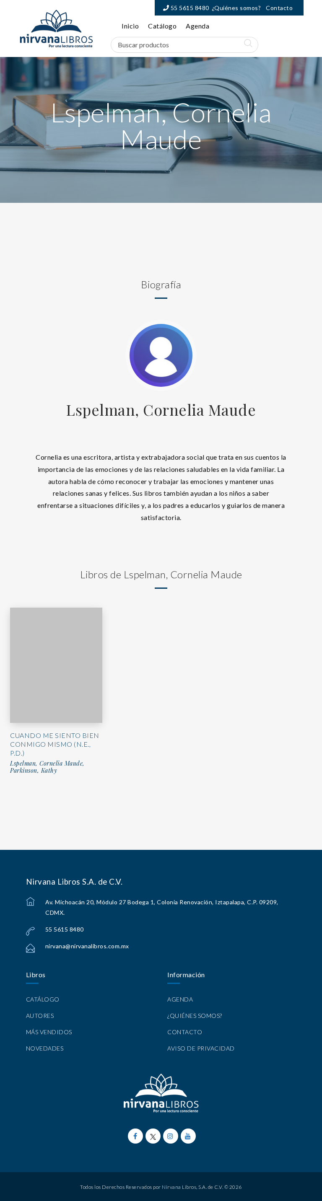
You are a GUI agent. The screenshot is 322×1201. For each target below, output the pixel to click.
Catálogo (162, 26)
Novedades (45, 1048)
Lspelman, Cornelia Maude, (47, 763)
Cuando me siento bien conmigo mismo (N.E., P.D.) (54, 744)
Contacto (279, 7)
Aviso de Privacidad (201, 1048)
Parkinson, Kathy (33, 770)
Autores (40, 1015)
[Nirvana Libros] (56, 28)
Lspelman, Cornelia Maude (161, 409)
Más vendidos (49, 1031)
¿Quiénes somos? (236, 7)
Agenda (197, 26)
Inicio (130, 26)
